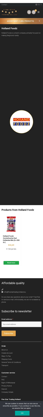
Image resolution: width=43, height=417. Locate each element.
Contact (4, 5)
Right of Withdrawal (8, 383)
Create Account (7, 353)
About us (5, 350)
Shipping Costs (7, 359)
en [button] (38, 5)
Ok (22, 413)
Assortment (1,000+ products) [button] (20, 21)
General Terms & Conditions (11, 362)
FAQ (3, 380)
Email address (7, 319)
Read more (11, 263)
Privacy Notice (7, 386)
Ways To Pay (6, 356)
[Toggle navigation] (38, 12)
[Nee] (41, 404)
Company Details (7, 392)
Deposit (4, 389)
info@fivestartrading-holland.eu (15, 292)
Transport (5, 365)
